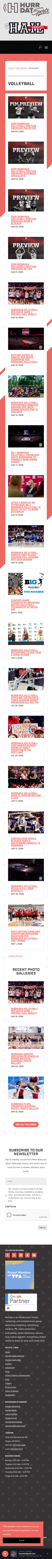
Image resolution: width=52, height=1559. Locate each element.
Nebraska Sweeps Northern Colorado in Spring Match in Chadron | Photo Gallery (25, 1059)
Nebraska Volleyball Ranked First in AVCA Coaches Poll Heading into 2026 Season (24, 556)
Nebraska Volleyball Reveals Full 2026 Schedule (24, 888)
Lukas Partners (11, 1414)
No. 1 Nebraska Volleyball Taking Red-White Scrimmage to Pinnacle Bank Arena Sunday (25, 457)
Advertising (9, 1367)
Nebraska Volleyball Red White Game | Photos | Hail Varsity (24, 312)
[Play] (5, 1554)
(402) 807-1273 (16, 1449)
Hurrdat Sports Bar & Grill (15, 1426)
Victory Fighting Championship (17, 1375)
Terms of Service (11, 1391)
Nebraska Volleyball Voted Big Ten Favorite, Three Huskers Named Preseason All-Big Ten (25, 699)
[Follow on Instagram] (20, 1255)
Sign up (42, 1227)
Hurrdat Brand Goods (13, 1422)
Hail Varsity (21, 68)
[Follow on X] (14, 1255)
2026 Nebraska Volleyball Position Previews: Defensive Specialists (23, 172)
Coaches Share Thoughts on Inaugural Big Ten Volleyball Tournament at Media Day (25, 605)
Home (11, 68)
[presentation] (27, 1215)
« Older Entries (15, 956)
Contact (8, 1363)
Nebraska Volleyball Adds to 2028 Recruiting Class (26, 795)
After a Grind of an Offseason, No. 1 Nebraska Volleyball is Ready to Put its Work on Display (26, 507)
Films (7, 1371)
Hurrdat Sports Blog (13, 1360)
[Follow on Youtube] (34, 1255)
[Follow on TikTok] (27, 1255)
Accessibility (10, 1395)
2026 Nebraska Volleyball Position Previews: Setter (23, 266)
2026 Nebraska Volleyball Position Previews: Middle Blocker (23, 220)
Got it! (21, 1540)
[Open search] (40, 47)
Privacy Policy (10, 1387)
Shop (7, 1379)
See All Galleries (26, 1124)
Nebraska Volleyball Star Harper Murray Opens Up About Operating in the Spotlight (24, 748)
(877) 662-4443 (19, 1445)
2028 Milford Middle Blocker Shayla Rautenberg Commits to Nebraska (25, 842)
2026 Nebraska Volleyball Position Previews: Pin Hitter (23, 126)
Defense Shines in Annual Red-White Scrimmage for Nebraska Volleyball (24, 358)
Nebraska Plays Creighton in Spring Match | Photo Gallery (25, 1106)
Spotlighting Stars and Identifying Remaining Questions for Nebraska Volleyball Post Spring (25, 936)
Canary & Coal (11, 1418)
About (7, 1352)
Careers (8, 1383)
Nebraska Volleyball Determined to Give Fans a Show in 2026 (26, 652)
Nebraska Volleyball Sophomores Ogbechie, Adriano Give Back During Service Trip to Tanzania (25, 407)
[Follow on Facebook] (7, 1255)
